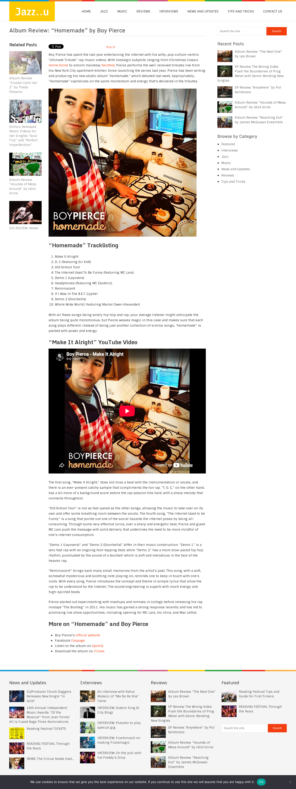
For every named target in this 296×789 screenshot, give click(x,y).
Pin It (110, 47)
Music (122, 11)
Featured (228, 144)
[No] (290, 782)
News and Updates (203, 11)
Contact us (272, 11)
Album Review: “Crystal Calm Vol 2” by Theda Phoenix (23, 85)
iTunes (99, 651)
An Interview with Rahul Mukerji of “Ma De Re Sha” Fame (118, 696)
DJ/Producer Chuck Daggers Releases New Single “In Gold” (49, 696)
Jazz (104, 11)
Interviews (168, 11)
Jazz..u (32, 11)
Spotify (97, 646)
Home (86, 11)
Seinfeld (108, 65)
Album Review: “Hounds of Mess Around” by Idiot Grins (22, 186)
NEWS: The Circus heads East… (50, 759)
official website (88, 635)
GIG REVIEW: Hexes (23, 228)
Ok (261, 782)
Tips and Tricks (241, 11)
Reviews (143, 11)
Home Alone (58, 65)
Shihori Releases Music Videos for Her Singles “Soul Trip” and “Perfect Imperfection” (23, 136)
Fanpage (78, 640)
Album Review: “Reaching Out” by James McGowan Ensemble (188, 762)
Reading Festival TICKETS (46, 729)
